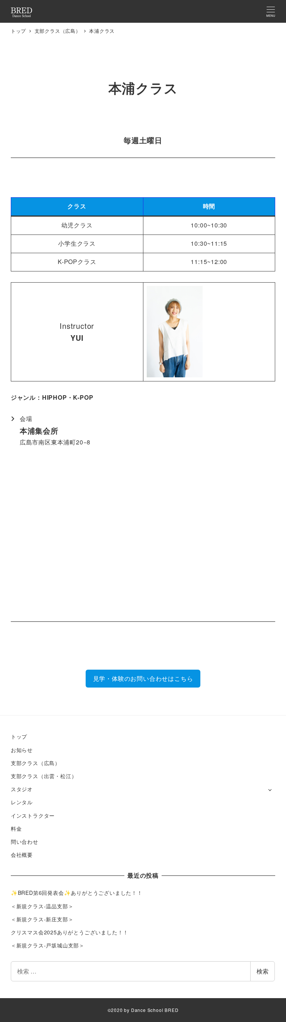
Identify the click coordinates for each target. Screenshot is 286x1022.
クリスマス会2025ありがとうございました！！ (69, 932)
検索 (262, 971)
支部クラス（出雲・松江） (44, 776)
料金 (16, 828)
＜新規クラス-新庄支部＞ (42, 919)
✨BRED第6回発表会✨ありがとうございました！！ (77, 892)
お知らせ (22, 750)
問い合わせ (24, 841)
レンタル (22, 802)
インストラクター (33, 815)
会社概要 (22, 854)
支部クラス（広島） (35, 763)
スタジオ (22, 789)
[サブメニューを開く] (269, 789)
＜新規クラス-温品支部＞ (42, 906)
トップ (19, 736)
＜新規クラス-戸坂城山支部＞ (48, 945)
